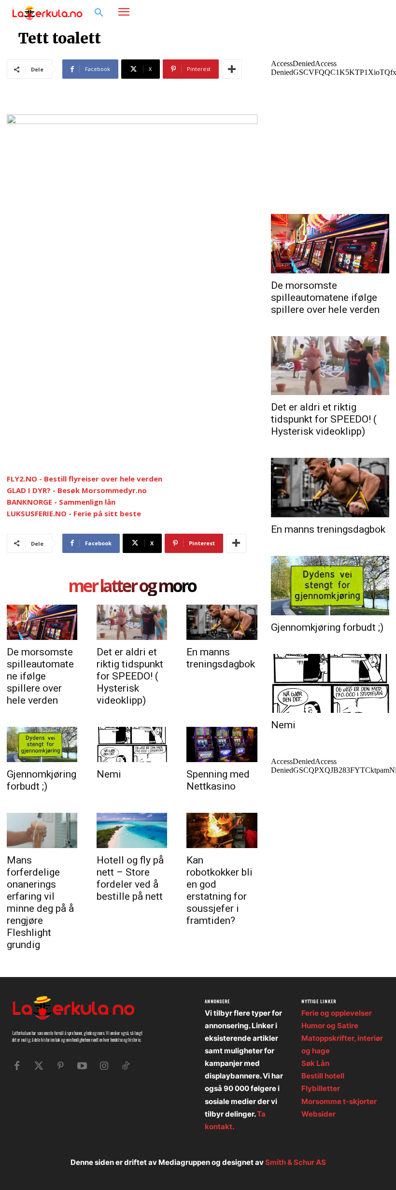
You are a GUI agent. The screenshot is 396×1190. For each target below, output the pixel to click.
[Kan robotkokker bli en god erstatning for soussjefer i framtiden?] (221, 830)
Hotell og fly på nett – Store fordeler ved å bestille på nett (130, 878)
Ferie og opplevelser (336, 1013)
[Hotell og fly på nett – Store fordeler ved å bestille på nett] (132, 830)
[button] (99, 13)
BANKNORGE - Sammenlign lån (61, 502)
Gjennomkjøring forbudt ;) (41, 780)
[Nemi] (132, 744)
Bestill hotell (322, 1075)
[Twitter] (38, 1066)
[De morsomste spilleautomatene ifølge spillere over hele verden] (42, 622)
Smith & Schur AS (295, 1162)
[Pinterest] (60, 1066)
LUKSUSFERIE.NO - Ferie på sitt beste (74, 513)
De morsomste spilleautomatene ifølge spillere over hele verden (40, 676)
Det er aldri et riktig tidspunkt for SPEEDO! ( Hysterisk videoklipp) (130, 676)
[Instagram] (360, 12)
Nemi (109, 774)
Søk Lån (315, 1063)
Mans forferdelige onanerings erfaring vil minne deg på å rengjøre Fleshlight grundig (40, 902)
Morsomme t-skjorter (339, 1101)
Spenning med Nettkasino (218, 780)
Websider (318, 1114)
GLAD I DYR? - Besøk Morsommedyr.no (77, 490)
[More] (232, 69)
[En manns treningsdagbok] (221, 622)
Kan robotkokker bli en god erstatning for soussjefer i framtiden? (219, 890)
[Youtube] (82, 1066)
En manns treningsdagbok (220, 658)
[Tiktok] (125, 1066)
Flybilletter (320, 1088)
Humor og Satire (329, 1025)
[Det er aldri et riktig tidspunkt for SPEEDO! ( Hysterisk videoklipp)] (132, 622)
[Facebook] (345, 12)
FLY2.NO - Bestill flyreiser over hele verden (84, 478)
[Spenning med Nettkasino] (221, 744)
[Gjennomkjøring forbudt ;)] (42, 744)
